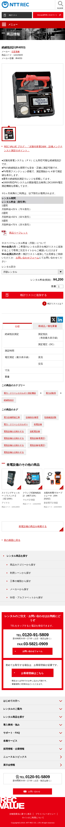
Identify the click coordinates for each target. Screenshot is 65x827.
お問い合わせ (34, 791)
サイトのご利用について (33, 817)
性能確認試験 (50, 417)
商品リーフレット (18, 232)
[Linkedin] (60, 320)
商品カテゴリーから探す (23, 564)
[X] (53, 320)
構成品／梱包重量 (47, 326)
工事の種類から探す (20, 581)
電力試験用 (51, 393)
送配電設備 (35, 431)
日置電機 (16, 51)
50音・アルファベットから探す (26, 597)
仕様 (17, 326)
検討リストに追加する (33, 295)
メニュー (13, 24)
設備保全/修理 (32, 417)
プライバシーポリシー (46, 814)
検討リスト (13, 15)
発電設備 (38, 424)
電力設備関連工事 (12, 417)
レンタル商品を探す (17, 555)
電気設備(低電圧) (37, 445)
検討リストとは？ (55, 303)
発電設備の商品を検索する (33, 526)
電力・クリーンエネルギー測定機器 (20, 393)
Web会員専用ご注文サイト (47, 15)
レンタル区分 (9, 266)
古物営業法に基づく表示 (20, 814)
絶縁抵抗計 (9, 400)
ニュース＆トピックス (15, 756)
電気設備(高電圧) (37, 438)
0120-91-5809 (35, 634)
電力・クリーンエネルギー (16, 424)
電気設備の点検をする (14, 431)
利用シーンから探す (20, 573)
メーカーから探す (19, 589)
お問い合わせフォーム (27, 257)
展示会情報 (9, 764)
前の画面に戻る (12, 540)
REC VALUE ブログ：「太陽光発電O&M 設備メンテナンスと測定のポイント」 (33, 148)
